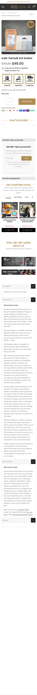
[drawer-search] (29, 7)
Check (26, 158)
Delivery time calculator (13, 140)
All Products (12, 13)
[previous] (2, 211)
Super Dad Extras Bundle (9, 221)
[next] (34, 211)
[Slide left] (3, 125)
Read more (5, 93)
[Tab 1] (8, 197)
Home (3, 13)
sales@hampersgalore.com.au (22, 514)
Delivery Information (11, 178)
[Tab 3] (27, 197)
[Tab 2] (18, 197)
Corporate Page (22, 509)
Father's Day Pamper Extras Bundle (27, 221)
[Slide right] (33, 125)
